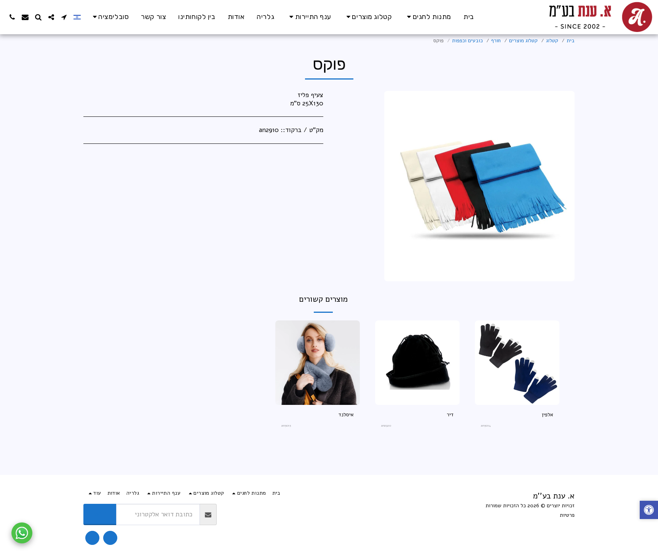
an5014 (486, 426)
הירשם (100, 514)
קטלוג (552, 40)
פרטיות (567, 515)
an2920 (386, 426)
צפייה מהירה (517, 402)
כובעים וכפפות (467, 40)
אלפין (547, 414)
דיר (450, 414)
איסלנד (346, 414)
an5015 (286, 426)
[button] (109, 17)
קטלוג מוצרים (523, 40)
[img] (517, 362)
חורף (496, 40)
